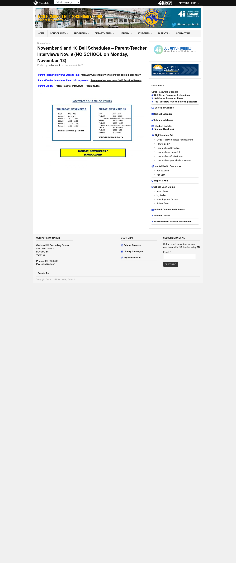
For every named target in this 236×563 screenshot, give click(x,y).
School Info (58, 33)
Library (124, 33)
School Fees (163, 203)
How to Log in (163, 143)
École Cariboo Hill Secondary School (71, 16)
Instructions (162, 191)
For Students (163, 170)
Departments (103, 33)
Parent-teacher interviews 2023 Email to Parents (116, 80)
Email (167, 252)
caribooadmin (54, 65)
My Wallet (161, 195)
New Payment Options (168, 199)
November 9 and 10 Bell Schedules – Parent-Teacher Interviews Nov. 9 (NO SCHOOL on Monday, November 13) (92, 54)
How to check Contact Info (169, 156)
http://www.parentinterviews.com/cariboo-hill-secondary (111, 74)
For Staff (161, 174)
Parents (163, 33)
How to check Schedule (168, 147)
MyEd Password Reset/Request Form (175, 139)
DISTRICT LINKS (187, 3)
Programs (80, 33)
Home (41, 33)
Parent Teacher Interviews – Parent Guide (77, 85)
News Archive (44, 43)
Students (144, 33)
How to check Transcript (168, 152)
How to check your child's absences (174, 160)
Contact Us (183, 33)
